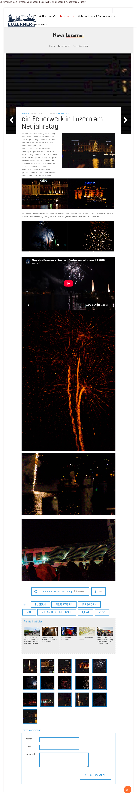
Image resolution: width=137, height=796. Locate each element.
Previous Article (11, 120)
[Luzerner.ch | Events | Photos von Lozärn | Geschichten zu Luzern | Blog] (22, 20)
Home (52, 45)
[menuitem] (44, 16)
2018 (67, 113)
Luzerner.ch (25, 113)
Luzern (58, 113)
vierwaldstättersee (57, 612)
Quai (85, 612)
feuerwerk (64, 604)
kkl (29, 612)
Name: (29, 738)
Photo (63, 113)
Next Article (126, 120)
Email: (28, 746)
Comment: (30, 754)
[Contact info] (127, 789)
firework (89, 604)
